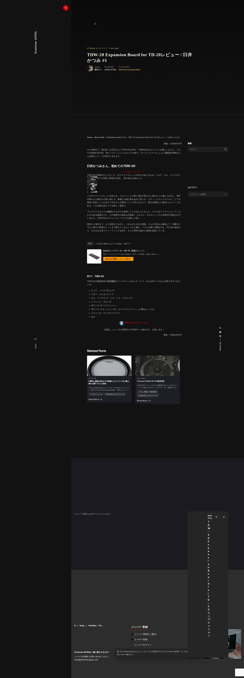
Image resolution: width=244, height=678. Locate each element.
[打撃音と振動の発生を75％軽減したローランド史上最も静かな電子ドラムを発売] (109, 366)
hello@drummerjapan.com (86, 659)
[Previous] (216, 516)
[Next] (223, 516)
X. (75, 625)
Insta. (82, 625)
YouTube (92, 625)
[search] (225, 149)
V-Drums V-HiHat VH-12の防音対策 (150, 381)
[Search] (66, 8)
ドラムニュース (96, 394)
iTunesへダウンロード (134, 171)
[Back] (95, 23)
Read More (94, 399)
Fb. (100, 625)
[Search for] (208, 149)
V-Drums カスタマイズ (97, 48)
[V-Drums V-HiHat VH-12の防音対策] (157, 366)
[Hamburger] (35, 339)
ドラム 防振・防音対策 (147, 392)
